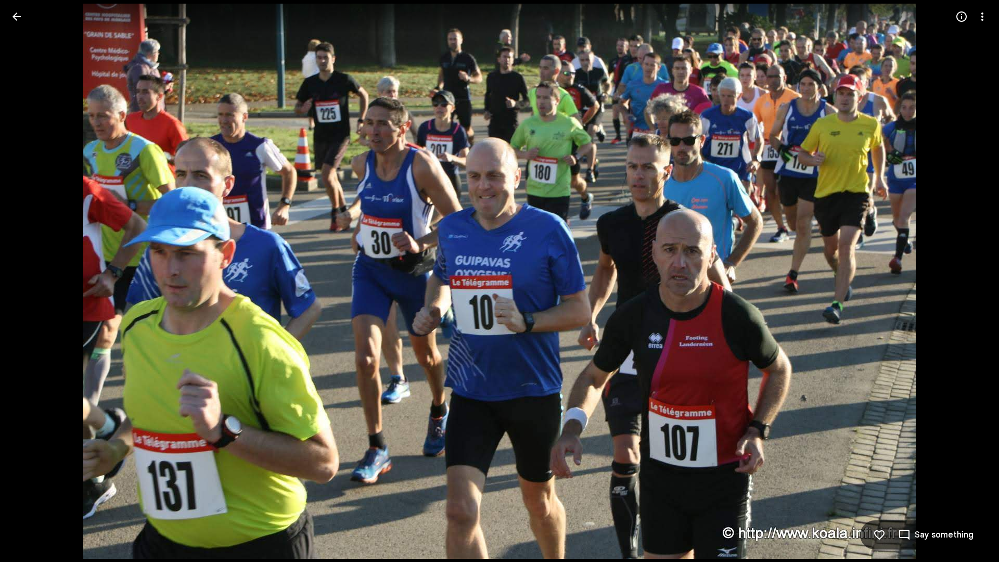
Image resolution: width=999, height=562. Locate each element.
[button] (29, 281)
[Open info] (961, 16)
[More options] (982, 16)
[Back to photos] (16, 16)
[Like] (879, 535)
